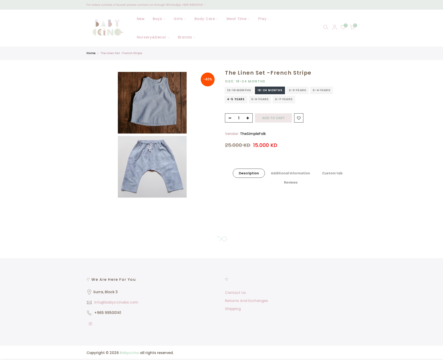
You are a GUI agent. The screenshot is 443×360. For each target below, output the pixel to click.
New (141, 18)
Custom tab (332, 173)
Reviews (291, 182)
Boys (157, 18)
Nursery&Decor (152, 37)
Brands (185, 37)
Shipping (233, 308)
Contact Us (235, 292)
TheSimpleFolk (253, 133)
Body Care (205, 18)
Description (249, 173)
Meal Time (237, 18)
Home (91, 53)
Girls (178, 18)
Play (262, 18)
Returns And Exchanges (246, 300)
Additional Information (290, 173)
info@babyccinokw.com (116, 302)
